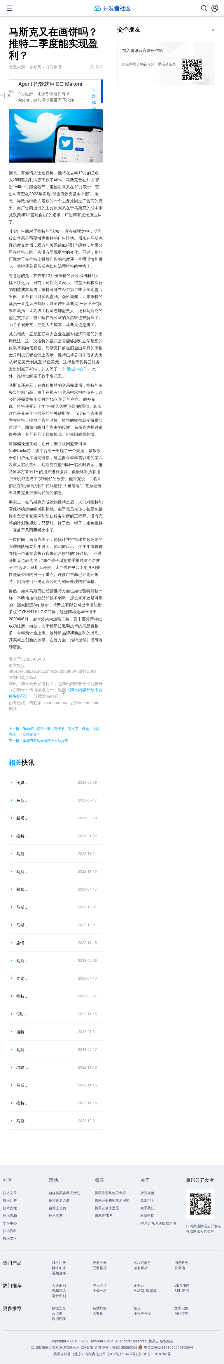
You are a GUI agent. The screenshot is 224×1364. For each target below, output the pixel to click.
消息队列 (181, 1262)
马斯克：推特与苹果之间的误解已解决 (23, 925)
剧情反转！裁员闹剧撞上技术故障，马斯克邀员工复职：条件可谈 (23, 942)
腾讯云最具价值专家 (110, 1192)
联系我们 (147, 1207)
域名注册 (59, 1262)
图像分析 (100, 1290)
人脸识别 (59, 1285)
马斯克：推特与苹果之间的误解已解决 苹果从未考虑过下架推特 (23, 907)
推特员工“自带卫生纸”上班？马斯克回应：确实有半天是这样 (23, 836)
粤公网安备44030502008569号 (168, 1347)
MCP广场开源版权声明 (158, 1222)
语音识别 (59, 1295)
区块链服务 (142, 1262)
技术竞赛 (56, 1215)
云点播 (57, 1313)
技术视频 (10, 1215)
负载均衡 (100, 1307)
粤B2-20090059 (125, 1347)
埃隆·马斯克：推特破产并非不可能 (23, 1067)
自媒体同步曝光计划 (64, 1192)
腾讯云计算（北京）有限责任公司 (79, 1353)
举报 (99, 66)
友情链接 (147, 1215)
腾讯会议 (100, 1285)
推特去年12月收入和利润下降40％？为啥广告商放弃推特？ (23, 996)
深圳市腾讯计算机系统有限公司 (55, 1347)
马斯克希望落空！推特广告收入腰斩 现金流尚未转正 (23, 800)
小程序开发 (142, 1313)
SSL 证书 (181, 1290)
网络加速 (59, 1267)
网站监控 (181, 1313)
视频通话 (59, 1290)
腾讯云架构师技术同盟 (112, 1200)
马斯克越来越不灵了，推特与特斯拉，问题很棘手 (23, 1120)
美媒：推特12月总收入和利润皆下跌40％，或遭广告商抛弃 (23, 782)
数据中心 (75, 369)
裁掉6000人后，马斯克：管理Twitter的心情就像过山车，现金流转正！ (23, 889)
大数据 (98, 1313)
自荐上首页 (57, 1207)
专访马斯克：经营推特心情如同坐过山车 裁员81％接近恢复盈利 (23, 978)
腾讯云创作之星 (106, 1207)
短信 (137, 1307)
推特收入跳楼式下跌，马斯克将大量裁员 (23, 1103)
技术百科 (10, 1230)
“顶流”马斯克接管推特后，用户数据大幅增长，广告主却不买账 (23, 1014)
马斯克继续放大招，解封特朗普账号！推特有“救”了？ (23, 853)
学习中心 (10, 1222)
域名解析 (141, 1267)
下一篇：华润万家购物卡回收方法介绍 (38, 740)
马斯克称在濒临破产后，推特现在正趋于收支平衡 (23, 960)
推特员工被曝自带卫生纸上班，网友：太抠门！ (23, 1031)
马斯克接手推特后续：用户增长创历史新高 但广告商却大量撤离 (23, 871)
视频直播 (59, 1272)
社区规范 (147, 1192)
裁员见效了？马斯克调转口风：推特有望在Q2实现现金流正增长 (23, 818)
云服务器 (100, 1262)
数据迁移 (59, 1318)
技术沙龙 (10, 1207)
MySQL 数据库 (145, 1290)
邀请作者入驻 (59, 1200)
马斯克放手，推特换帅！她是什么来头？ (23, 1049)
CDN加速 (181, 1285)
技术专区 (10, 1238)
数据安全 (59, 1307)
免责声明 (147, 1200)
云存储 (179, 1267)
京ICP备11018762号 (154, 1353)
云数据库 (100, 1267)
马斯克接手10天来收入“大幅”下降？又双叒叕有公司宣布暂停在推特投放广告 (23, 1085)
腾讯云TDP (103, 1215)
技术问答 (10, 1200)
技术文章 (10, 1192)
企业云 (139, 1285)
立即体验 (94, 91)
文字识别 (181, 1307)
